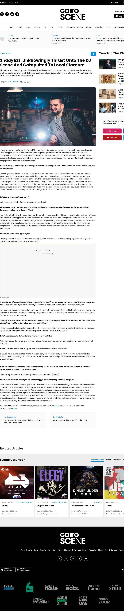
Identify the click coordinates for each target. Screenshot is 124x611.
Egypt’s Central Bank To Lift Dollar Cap (70, 420)
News (28, 27)
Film (45, 27)
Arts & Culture (111, 550)
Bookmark (115, 2)
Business (55, 35)
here (15, 408)
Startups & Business (74, 27)
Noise (60, 27)
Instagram (113, 131)
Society (37, 27)
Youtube (113, 137)
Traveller (98, 27)
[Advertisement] (44, 436)
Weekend (117, 459)
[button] (2, 39)
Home (88, 27)
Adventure (97, 502)
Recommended (97, 459)
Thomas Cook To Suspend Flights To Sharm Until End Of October (23, 421)
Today (108, 459)
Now (11, 27)
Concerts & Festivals (24, 502)
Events (19, 27)
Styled (108, 27)
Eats (52, 27)
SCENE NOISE (5, 54)
